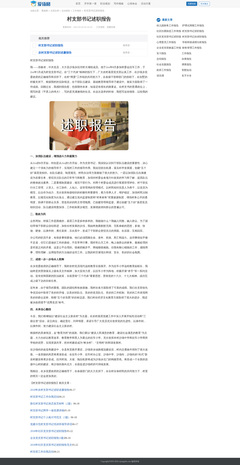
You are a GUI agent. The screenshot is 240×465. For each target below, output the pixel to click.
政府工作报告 (164, 70)
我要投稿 (192, 4)
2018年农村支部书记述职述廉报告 (49, 389)
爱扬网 (44, 10)
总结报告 (66, 10)
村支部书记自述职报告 (194, 36)
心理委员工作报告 (166, 42)
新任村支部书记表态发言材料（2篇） (51, 403)
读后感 (160, 75)
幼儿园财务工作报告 (168, 25)
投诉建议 (204, 4)
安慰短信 (187, 70)
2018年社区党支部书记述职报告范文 (51, 444)
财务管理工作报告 (192, 47)
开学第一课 (90, 3)
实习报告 (161, 53)
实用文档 (54, 10)
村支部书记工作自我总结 (44, 396)
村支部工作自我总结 (42, 451)
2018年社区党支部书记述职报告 (48, 431)
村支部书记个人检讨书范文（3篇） (50, 417)
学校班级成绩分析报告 (194, 42)
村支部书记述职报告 (193, 31)
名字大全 (187, 75)
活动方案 (146, 3)
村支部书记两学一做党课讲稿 (47, 410)
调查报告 (187, 64)
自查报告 (187, 59)
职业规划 (105, 3)
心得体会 (132, 3)
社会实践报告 (164, 64)
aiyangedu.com (125, 461)
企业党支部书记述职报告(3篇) (47, 438)
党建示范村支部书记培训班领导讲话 (51, 424)
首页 (78, 3)
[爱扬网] (40, 4)
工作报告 (77, 10)
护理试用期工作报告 (193, 25)
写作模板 (119, 3)
